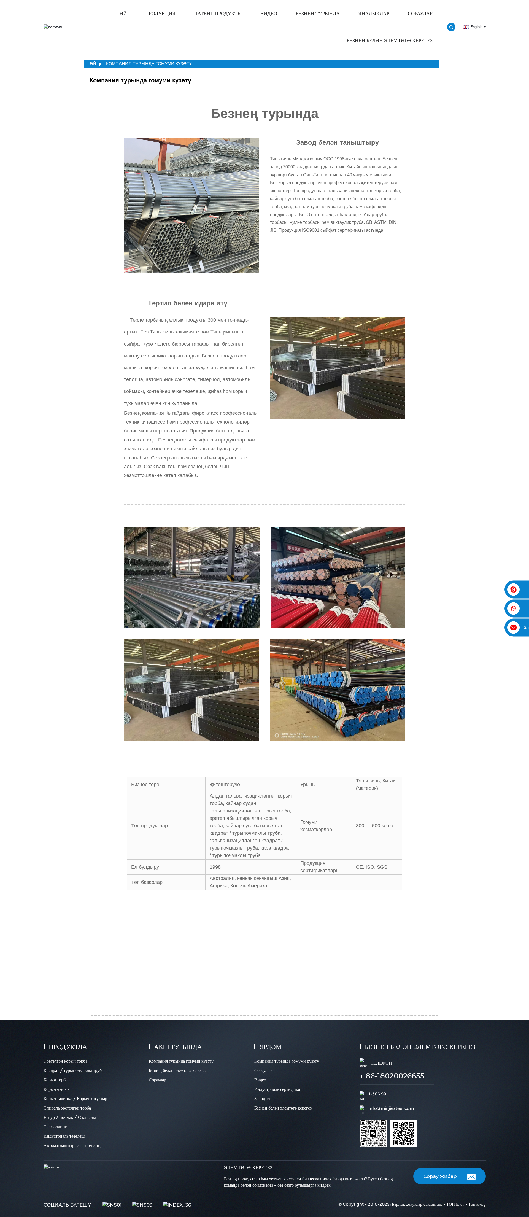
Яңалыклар (373, 13)
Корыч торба (56, 1080)
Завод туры (265, 1098)
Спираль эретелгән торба (67, 1108)
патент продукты (218, 13)
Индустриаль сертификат (278, 1089)
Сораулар (420, 13)
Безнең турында (318, 13)
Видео (268, 13)
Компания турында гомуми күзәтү (149, 63)
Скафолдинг (55, 1126)
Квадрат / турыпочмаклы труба (74, 1070)
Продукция (160, 13)
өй (123, 13)
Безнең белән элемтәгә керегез (390, 40)
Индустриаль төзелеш (64, 1136)
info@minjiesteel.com (391, 1108)
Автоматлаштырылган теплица (73, 1145)
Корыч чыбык (57, 1089)
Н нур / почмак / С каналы (70, 1117)
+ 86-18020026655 (392, 1075)
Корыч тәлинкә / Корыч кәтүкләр (75, 1098)
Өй (93, 63)
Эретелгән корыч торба (65, 1061)
